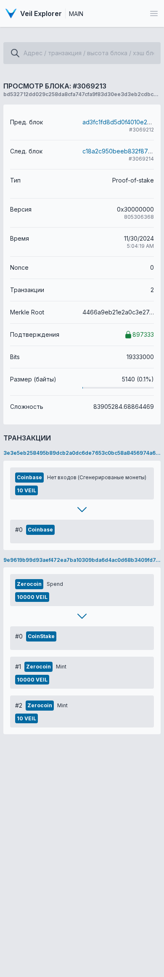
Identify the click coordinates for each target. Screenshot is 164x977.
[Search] (15, 53)
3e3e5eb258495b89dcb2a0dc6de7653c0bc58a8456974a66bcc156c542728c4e (82, 453)
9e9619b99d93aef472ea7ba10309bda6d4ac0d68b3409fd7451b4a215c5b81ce (82, 560)
